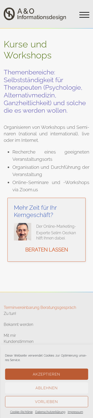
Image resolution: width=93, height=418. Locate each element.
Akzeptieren (46, 374)
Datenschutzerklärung (50, 412)
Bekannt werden (18, 324)
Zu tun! (10, 313)
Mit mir (10, 335)
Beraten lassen (46, 250)
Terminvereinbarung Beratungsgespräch (40, 307)
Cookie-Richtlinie (21, 412)
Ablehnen (46, 388)
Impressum (75, 412)
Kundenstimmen (18, 341)
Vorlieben (46, 402)
